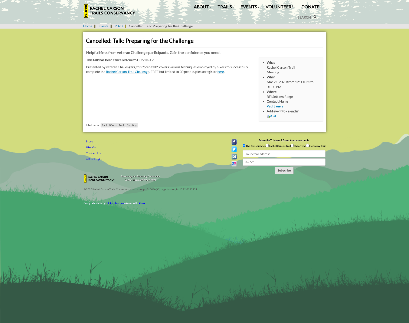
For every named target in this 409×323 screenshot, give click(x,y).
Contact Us (93, 153)
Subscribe (284, 170)
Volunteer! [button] (279, 6)
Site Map (91, 147)
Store (89, 141)
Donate (310, 6)
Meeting (132, 125)
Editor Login (94, 159)
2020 (118, 26)
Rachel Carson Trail (113, 125)
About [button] (201, 6)
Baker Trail (300, 146)
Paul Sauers (275, 106)
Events (103, 26)
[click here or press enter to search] (315, 16)
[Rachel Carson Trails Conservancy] (109, 11)
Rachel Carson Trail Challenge (127, 72)
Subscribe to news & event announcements (284, 140)
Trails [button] (224, 6)
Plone (142, 203)
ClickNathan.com (115, 203)
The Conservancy (255, 146)
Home (87, 26)
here (220, 72)
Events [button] (249, 6)
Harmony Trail (317, 146)
